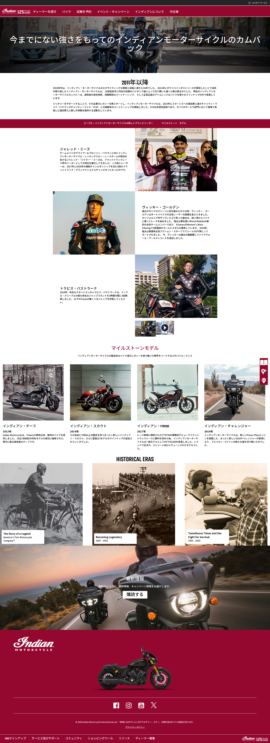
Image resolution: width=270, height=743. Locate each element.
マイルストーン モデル (174, 123)
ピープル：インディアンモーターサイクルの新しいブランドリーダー (118, 123)
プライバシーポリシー (135, 727)
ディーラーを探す (45, 12)
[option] (176, 286)
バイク (66, 12)
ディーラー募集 (145, 739)
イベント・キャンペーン (113, 12)
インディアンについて (149, 12)
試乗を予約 (84, 12)
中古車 (174, 12)
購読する (135, 595)
